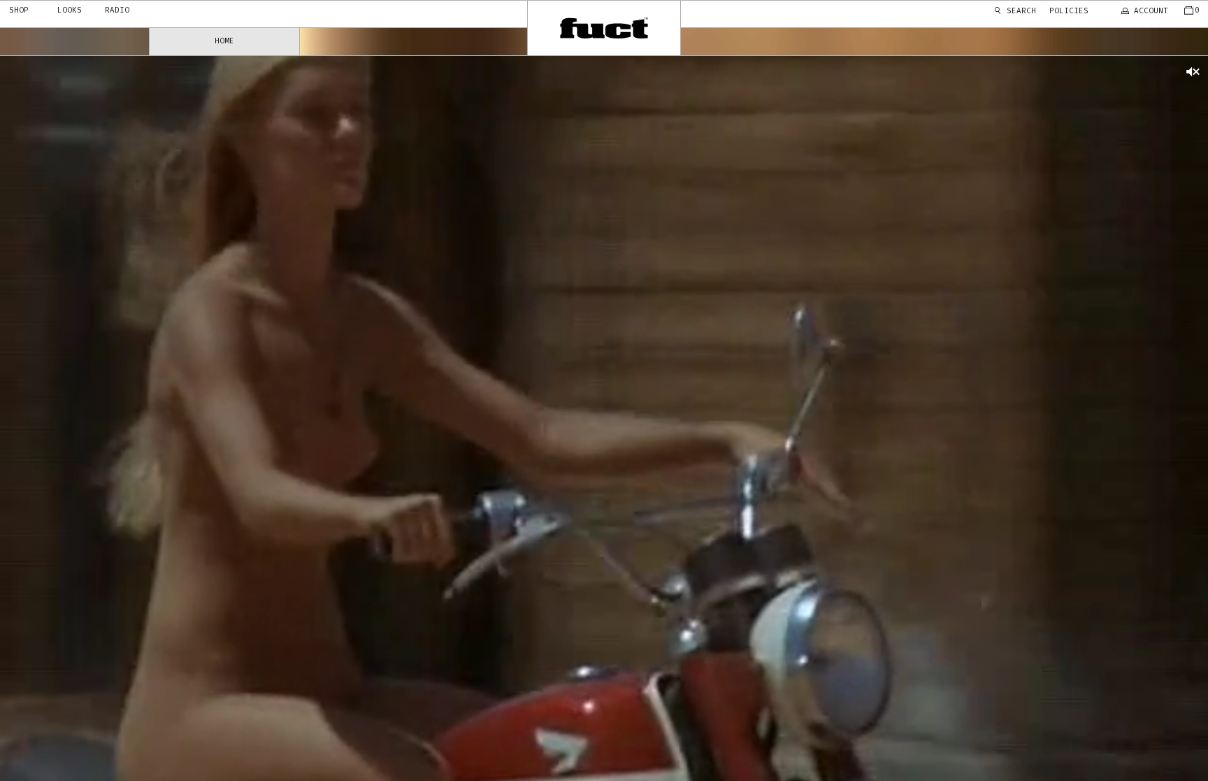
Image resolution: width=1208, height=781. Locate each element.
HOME (224, 40)
